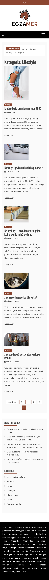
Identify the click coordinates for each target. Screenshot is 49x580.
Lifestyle (8, 105)
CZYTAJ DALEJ (8, 135)
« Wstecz (12, 402)
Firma (9, 486)
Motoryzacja (12, 495)
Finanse (10, 481)
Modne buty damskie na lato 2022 (22, 108)
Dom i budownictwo (16, 477)
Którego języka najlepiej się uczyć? (23, 167)
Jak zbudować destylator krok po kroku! (22, 356)
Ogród (9, 499)
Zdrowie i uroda (14, 504)
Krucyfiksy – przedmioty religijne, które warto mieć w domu (22, 232)
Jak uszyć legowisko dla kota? (20, 297)
